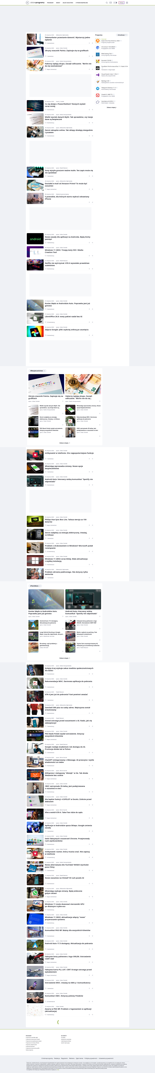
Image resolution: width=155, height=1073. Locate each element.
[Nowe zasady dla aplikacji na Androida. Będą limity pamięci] (35, 238)
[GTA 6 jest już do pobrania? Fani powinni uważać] (35, 696)
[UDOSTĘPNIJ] (92, 43)
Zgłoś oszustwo (68, 2)
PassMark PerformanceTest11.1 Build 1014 (114, 66)
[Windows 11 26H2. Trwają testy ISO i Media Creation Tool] (35, 251)
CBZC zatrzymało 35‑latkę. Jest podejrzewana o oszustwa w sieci (65, 787)
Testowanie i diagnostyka (108, 69)
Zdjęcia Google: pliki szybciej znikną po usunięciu (66, 329)
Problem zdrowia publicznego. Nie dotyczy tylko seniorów (66, 573)
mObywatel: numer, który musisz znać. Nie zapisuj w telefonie (67, 852)
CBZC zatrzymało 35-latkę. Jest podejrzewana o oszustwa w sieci (87, 429)
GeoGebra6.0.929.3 (107, 101)
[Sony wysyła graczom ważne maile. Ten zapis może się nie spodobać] (35, 172)
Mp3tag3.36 (105, 81)
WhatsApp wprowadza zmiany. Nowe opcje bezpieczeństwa (89, 407)
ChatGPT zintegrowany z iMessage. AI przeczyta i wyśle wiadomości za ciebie (69, 761)
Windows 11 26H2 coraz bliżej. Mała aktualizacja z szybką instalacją (66, 560)
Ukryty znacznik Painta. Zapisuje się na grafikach (66, 50)
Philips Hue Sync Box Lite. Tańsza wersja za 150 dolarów (65, 520)
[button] (127, 2)
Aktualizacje (121, 35)
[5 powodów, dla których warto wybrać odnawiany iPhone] (35, 198)
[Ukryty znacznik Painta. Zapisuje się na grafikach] (35, 52)
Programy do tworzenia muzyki (33, 1039)
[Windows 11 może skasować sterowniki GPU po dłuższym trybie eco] (35, 905)
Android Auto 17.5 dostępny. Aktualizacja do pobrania (49, 622)
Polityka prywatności (91, 1058)
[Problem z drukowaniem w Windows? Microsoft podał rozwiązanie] (35, 547)
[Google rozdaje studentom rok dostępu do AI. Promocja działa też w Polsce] (35, 748)
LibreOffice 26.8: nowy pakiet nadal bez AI (63, 316)
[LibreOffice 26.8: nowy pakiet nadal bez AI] (35, 318)
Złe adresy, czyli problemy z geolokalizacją (48, 644)
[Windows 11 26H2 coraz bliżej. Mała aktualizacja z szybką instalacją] (35, 560)
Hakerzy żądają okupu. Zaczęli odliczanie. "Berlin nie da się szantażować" (68, 64)
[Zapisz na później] (89, 43)
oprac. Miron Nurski (61, 757)
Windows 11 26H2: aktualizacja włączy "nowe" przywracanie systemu (65, 918)
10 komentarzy (51, 322)
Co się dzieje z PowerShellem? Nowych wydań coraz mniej (65, 105)
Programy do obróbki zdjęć (32, 1037)
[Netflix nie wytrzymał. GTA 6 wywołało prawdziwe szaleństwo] (35, 264)
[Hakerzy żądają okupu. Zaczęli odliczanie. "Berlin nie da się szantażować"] (35, 65)
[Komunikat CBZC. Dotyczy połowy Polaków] (35, 997)
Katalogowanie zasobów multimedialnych (112, 82)
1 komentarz (50, 56)
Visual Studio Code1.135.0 (109, 74)
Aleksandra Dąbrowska (62, 35)
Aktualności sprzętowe (66, 1039)
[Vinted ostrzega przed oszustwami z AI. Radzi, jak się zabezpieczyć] (35, 722)
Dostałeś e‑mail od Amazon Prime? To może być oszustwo (66, 184)
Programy (50, 2)
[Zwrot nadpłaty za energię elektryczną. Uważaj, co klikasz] (33, 421)
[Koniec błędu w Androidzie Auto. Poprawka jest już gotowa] (35, 305)
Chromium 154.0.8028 (108, 47)
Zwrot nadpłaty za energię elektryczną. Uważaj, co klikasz (50, 418)
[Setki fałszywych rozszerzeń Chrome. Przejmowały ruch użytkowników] (35, 840)
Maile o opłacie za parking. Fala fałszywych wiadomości (87, 633)
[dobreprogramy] (38, 2)
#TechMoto (34, 586)
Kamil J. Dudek (60, 101)
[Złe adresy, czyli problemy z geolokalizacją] (33, 648)
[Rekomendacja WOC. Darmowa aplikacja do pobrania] (70, 421)
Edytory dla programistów (108, 76)
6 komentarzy (50, 335)
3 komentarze (50, 136)
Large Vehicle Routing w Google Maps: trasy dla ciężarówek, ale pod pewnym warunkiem (51, 633)
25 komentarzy (51, 551)
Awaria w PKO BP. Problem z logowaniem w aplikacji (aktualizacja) (68, 1010)
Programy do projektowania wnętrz (34, 1041)
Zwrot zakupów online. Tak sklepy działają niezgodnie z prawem (69, 131)
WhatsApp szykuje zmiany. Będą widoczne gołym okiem (63, 892)
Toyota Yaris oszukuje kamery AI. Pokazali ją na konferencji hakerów (88, 644)
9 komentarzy (50, 256)
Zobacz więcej (63, 443)
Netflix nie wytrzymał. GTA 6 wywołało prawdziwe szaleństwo (67, 264)
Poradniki (63, 1037)
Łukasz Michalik (44, 647)
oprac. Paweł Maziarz (62, 168)
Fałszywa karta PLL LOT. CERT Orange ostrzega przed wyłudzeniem (68, 970)
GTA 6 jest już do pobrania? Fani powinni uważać (66, 694)
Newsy (58, 2)
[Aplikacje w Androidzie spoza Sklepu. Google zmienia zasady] (35, 827)
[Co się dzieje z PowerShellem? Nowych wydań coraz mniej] (35, 105)
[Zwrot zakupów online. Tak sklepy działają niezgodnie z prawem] (35, 132)
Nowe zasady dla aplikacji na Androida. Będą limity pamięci (67, 238)
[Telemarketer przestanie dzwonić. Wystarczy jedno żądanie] (35, 39)
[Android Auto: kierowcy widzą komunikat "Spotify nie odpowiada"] (35, 481)
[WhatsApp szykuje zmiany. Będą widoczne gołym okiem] (35, 892)
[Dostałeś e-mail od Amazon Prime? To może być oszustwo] (35, 185)
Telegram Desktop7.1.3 (108, 88)
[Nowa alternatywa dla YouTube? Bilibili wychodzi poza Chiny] (35, 866)
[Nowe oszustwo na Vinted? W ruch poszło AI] (35, 879)
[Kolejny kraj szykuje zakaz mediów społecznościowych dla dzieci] (35, 670)
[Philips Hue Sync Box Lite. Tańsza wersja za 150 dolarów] (35, 521)
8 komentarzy (50, 123)
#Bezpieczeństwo (36, 371)
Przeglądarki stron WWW (108, 48)
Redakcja (57, 1058)
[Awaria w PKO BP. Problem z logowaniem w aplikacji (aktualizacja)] (35, 1010)
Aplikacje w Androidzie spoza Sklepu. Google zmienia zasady (68, 826)
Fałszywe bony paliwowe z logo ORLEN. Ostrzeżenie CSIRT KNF (87, 622)
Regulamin (64, 1058)
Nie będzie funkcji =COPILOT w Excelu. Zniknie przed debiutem (68, 800)
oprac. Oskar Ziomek (61, 48)
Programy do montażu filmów (32, 1043)
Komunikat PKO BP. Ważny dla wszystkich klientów (67, 930)
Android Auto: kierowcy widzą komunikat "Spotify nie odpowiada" (69, 480)
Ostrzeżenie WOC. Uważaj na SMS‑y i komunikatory (67, 982)
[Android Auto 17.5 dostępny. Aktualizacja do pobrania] (33, 625)
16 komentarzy (51, 857)
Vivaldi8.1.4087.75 (107, 94)
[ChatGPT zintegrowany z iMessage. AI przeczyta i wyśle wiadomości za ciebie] (35, 761)
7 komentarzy (50, 242)
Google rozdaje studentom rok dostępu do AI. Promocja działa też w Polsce (65, 748)
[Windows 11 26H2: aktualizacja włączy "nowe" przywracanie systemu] (35, 919)
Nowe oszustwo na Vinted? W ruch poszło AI (64, 878)
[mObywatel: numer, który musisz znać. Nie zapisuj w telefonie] (35, 853)
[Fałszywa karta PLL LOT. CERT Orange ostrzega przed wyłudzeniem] (35, 971)
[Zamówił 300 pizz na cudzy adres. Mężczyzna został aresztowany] (35, 709)
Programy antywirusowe (107, 42)
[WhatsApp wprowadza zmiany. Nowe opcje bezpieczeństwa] (70, 410)
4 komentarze (50, 109)
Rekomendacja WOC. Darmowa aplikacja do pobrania (87, 418)
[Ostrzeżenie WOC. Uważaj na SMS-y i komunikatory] (35, 984)
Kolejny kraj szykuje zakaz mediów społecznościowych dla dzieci (69, 669)
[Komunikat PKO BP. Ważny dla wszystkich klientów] (35, 932)
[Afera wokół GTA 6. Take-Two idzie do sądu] (35, 814)
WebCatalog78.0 (106, 54)
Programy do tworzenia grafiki (32, 1048)
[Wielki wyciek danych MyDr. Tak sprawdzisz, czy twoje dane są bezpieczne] (35, 118)
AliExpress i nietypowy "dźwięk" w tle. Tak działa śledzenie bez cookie (66, 774)
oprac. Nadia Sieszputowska (63, 61)
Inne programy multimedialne (109, 62)
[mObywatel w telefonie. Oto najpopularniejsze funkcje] (35, 454)
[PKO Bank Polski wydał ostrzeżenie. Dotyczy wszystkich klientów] (33, 432)
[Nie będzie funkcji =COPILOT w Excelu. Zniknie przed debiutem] (35, 801)
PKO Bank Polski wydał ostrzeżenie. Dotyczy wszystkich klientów (51, 429)
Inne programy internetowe (108, 55)
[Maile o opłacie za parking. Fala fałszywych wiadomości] (70, 636)
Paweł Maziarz (60, 692)
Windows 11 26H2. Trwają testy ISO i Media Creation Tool (64, 251)
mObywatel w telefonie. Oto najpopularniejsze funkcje (69, 453)
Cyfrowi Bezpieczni (82, 2)
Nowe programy (29, 1050)
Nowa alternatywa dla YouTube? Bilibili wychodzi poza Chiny (67, 865)
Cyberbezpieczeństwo (66, 1041)
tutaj (58, 1069)
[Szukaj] (106, 2)
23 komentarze (51, 1001)
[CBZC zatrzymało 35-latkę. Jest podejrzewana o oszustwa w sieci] (70, 432)
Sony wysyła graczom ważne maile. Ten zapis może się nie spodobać (69, 171)
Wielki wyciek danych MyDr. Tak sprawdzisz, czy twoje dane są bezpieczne (69, 118)
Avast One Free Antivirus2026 (110, 41)
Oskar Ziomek (59, 1006)
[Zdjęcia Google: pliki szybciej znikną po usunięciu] (35, 331)
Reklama (71, 1058)
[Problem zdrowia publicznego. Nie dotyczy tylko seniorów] (35, 573)
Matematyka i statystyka (107, 103)
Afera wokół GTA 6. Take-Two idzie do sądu (64, 812)
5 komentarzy (50, 910)
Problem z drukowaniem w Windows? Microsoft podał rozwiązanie (69, 546)
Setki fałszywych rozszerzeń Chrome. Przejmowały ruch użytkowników (67, 839)
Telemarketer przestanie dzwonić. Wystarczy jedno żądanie (67, 38)
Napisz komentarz (52, 69)
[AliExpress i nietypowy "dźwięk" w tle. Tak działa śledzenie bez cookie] (35, 774)
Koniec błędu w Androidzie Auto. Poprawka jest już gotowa (67, 304)
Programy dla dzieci (30, 1046)
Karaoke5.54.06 (106, 60)
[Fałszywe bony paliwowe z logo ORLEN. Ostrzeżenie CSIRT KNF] (70, 625)
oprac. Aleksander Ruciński (47, 636)
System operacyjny (65, 1043)
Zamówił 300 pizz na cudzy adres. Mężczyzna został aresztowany (67, 708)
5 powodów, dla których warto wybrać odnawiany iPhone (67, 197)
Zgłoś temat (79, 1058)
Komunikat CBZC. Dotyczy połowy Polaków (64, 996)
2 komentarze (50, 43)
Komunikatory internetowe (108, 89)
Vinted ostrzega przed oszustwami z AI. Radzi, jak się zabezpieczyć (68, 721)
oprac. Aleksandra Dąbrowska (64, 127)
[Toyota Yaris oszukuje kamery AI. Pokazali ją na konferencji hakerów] (70, 648)
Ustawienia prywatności (106, 1058)
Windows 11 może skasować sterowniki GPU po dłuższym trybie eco (64, 905)
